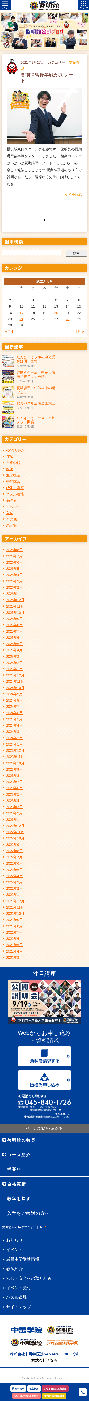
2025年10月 (15, 613)
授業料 (14, 1169)
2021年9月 (14, 920)
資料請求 (19, 1388)
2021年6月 (14, 939)
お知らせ (14, 1240)
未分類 (11, 526)
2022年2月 (14, 889)
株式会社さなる (44, 1360)
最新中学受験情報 (22, 1259)
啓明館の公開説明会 (54, 1396)
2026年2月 (14, 588)
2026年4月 (14, 575)
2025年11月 (15, 606)
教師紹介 (14, 1268)
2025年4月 (14, 650)
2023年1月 (14, 820)
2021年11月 (15, 907)
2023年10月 (15, 763)
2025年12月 (15, 600)
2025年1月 (14, 669)
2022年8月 (14, 851)
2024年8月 (14, 700)
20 (56, 313)
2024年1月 (14, 744)
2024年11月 (15, 681)
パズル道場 (15, 494)
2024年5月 (14, 719)
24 (21, 319)
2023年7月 (14, 782)
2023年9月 (14, 769)
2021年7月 (14, 932)
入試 (9, 513)
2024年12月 (15, 675)
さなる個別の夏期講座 (55, 1388)
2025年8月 (14, 625)
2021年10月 (15, 914)
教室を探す (19, 1198)
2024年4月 (14, 725)
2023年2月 (14, 813)
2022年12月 (15, 826)
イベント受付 (18, 1287)
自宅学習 (13, 463)
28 (67, 319)
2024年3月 (14, 732)
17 (21, 313)
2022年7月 (14, 857)
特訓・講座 (15, 488)
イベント (13, 507)
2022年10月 (15, 838)
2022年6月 (14, 863)
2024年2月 (14, 738)
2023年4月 (14, 801)
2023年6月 (14, 788)
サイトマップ (18, 1307)
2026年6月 (14, 562)
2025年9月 (14, 619)
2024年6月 (14, 713)
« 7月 (9, 332)
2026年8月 (14, 550)
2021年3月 (14, 958)
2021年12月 (15, 901)
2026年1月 (14, 594)
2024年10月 (15, 688)
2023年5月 (14, 795)
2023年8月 (14, 776)
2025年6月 (14, 638)
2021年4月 (14, 951)
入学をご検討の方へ (28, 1213)
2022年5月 (14, 870)
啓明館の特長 (21, 1140)
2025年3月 (14, 657)
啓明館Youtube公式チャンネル (22, 1227)
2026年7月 (14, 556)
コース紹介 (19, 1154)
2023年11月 (15, 757)
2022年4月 (14, 876)
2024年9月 (14, 694)
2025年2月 (14, 663)
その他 (11, 519)
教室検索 (33, 1388)
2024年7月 (14, 707)
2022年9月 (14, 845)
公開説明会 (15, 450)
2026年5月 (14, 569)
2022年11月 (15, 832)
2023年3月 (14, 807)
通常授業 (13, 475)
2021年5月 (14, 945)
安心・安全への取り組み (29, 1278)
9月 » (80, 332)
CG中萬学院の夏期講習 (26, 1396)
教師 (9, 469)
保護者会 (13, 500)
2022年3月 (14, 882)
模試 (9, 457)
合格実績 (16, 1184)
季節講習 (13, 482)
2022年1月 (14, 895)
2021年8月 (14, 926)
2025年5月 (14, 644)
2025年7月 (14, 631)
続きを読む (73, 194)
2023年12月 (15, 751)
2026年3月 (14, 581)
